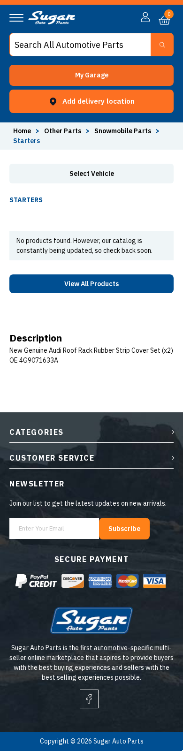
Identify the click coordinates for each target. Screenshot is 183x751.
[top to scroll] (155, 704)
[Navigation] (16, 18)
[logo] (51, 22)
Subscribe (124, 528)
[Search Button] (162, 44)
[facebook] (89, 699)
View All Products (91, 284)
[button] (91, 75)
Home (22, 131)
